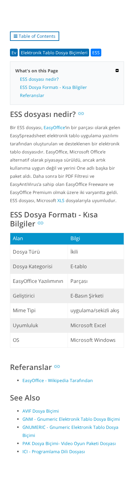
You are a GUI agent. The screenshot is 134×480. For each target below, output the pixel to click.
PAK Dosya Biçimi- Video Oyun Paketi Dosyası (69, 443)
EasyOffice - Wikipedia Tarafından (57, 380)
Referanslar (32, 95)
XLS (61, 200)
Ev (14, 53)
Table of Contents (36, 36)
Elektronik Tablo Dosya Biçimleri (54, 53)
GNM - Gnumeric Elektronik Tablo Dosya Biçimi (71, 419)
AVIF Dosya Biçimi (40, 411)
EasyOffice (54, 127)
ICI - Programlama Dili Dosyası (53, 451)
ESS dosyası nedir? (39, 79)
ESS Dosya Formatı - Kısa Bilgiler (53, 87)
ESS (96, 53)
